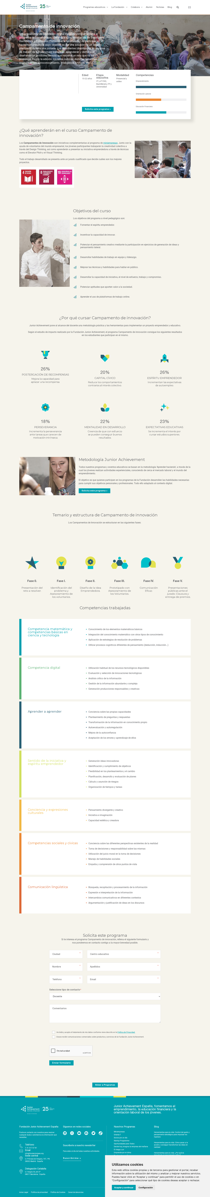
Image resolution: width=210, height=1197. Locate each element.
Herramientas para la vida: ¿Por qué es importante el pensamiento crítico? (169, 1154)
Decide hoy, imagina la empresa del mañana (131, 1147)
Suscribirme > (72, 1158)
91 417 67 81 (32, 1148)
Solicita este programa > (98, 109)
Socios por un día (120, 1138)
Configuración (146, 1187)
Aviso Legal (23, 1192)
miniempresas (110, 143)
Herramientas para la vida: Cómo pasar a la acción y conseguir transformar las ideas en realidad (171, 1145)
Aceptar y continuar (123, 1187)
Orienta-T (117, 1135)
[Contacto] (189, 7)
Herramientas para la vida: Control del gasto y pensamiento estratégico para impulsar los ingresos (172, 1134)
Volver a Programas (105, 1085)
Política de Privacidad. (126, 1032)
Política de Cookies (58, 1192)
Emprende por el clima (122, 1153)
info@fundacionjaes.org (34, 1153)
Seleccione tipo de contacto (64, 990)
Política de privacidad (39, 1192)
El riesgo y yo (119, 1150)
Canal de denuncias (75, 1192)
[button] (106, 7)
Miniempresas (119, 1132)
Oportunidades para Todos (124, 1144)
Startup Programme (121, 1141)
